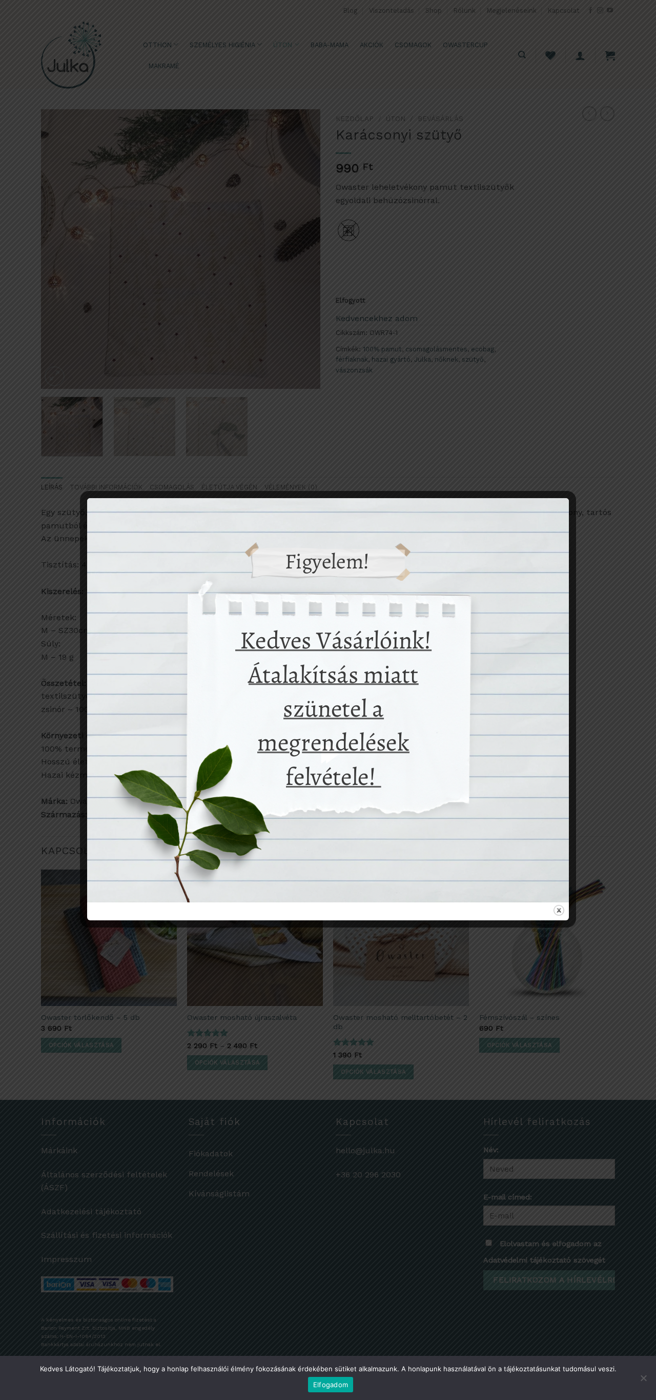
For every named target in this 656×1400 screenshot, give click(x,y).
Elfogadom (330, 1385)
